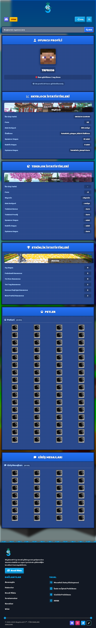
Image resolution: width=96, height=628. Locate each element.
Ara (90, 29)
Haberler (9, 587)
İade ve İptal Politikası (63, 588)
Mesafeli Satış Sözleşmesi (64, 582)
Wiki (7, 609)
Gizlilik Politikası (60, 594)
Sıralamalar (11, 598)
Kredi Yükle (14, 570)
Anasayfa (10, 582)
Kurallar (9, 603)
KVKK (54, 600)
